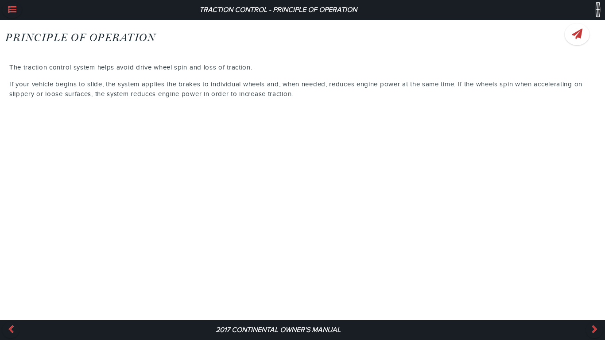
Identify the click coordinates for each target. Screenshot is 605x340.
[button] (12, 10)
